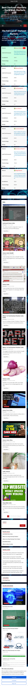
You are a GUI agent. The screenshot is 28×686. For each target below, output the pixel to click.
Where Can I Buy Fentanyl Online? (10, 536)
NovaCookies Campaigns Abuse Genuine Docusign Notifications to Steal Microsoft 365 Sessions (13, 562)
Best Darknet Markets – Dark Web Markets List (14, 10)
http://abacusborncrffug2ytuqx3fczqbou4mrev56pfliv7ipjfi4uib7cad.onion (20, 73)
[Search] (20, 25)
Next (19, 516)
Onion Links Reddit (14, 242)
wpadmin (5, 224)
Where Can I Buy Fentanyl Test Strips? (11, 539)
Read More (6, 231)
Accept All (14, 677)
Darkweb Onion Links (14, 212)
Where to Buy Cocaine (8, 544)
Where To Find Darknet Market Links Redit (14, 305)
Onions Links (14, 368)
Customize (14, 680)
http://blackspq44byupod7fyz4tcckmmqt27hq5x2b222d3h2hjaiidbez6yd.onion (20, 154)
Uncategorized (6, 219)
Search (4, 522)
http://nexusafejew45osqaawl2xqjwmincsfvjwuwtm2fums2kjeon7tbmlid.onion (20, 53)
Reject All (14, 683)
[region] (14, 676)
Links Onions (14, 461)
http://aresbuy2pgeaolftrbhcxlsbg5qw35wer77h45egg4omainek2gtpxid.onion (20, 113)
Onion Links (14, 273)
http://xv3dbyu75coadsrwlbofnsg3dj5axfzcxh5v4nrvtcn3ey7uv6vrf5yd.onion (20, 133)
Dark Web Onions (7, 541)
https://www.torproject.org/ (15, 38)
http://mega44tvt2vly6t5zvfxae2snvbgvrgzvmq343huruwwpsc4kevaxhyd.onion (20, 176)
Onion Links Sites (14, 429)
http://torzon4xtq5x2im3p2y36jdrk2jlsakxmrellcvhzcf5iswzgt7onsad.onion (20, 93)
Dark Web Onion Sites (8, 534)
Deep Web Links (14, 492)
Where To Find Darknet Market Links (14, 336)
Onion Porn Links (14, 399)
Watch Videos (25, 25)
